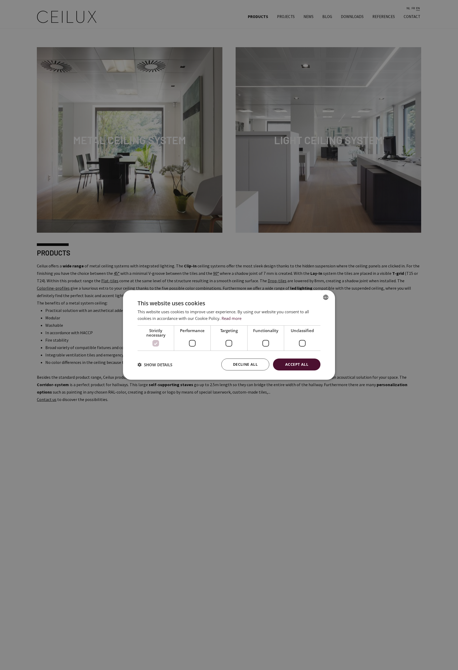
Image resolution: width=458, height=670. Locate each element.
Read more (231, 318)
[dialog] (229, 335)
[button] (155, 364)
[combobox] (325, 297)
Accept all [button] (296, 364)
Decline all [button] (245, 364)
